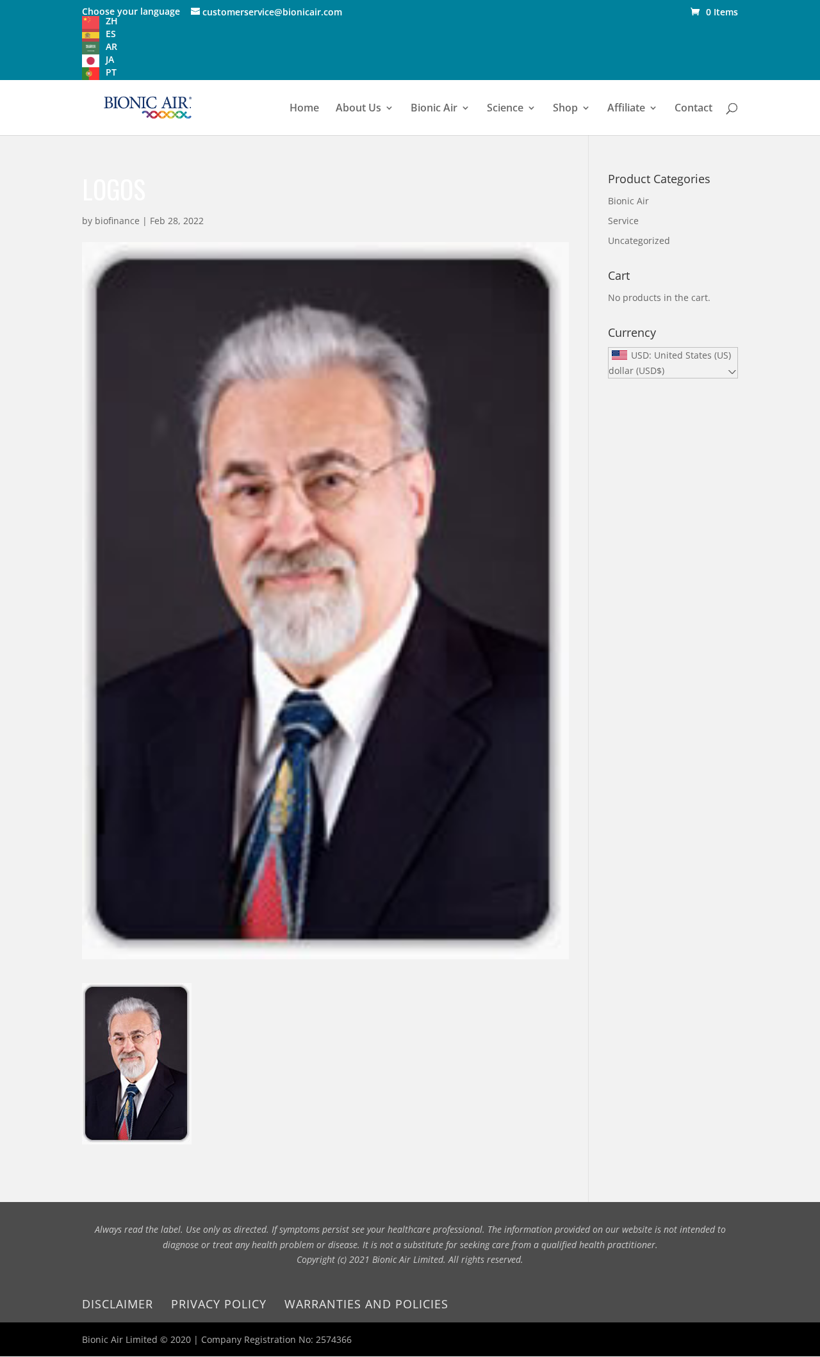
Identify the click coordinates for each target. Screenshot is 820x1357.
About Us (358, 109)
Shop (565, 109)
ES (111, 34)
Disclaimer (117, 1304)
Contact (693, 109)
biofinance (117, 221)
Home (304, 109)
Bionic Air (434, 109)
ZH (112, 21)
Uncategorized (639, 240)
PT (111, 72)
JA (110, 59)
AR (111, 46)
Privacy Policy (218, 1304)
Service (623, 221)
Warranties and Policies (366, 1304)
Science (505, 109)
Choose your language (131, 11)
